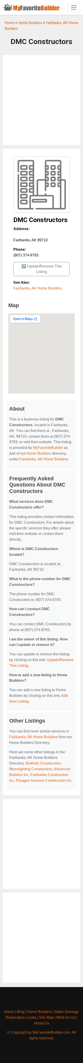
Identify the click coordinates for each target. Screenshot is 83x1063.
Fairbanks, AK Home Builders (37, 288)
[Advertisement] (41, 100)
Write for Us (65, 1017)
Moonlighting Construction (30, 769)
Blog (20, 1012)
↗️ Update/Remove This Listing (41, 269)
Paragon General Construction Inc (43, 780)
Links (31, 1017)
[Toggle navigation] (73, 7)
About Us (41, 1023)
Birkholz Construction (43, 763)
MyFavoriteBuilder (48, 448)
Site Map (46, 1017)
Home (9, 23)
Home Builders (30, 23)
